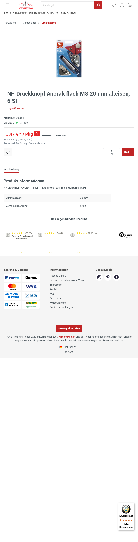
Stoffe (7, 12)
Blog (73, 12)
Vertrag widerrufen (69, 328)
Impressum (56, 284)
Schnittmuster (37, 12)
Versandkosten (66, 336)
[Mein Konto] (122, 5)
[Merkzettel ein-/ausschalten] (8, 152)
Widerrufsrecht (58, 302)
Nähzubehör (20, 12)
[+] (117, 152)
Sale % (65, 12)
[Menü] (8, 4)
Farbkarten (53, 12)
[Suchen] (98, 5)
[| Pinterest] (108, 277)
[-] (106, 152)
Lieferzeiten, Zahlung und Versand (69, 280)
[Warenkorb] (130, 5)
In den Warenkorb (129, 152)
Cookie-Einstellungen (61, 307)
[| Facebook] (117, 277)
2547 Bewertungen (14, 255)
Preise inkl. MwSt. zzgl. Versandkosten (25, 143)
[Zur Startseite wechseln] (26, 5)
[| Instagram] (100, 277)
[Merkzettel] (114, 5)
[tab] (11, 169)
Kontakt (54, 289)
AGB (52, 293)
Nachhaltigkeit (58, 275)
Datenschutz (57, 298)
